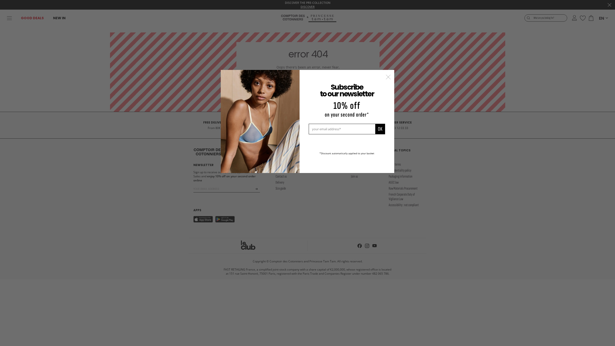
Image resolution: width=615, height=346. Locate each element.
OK (380, 129)
